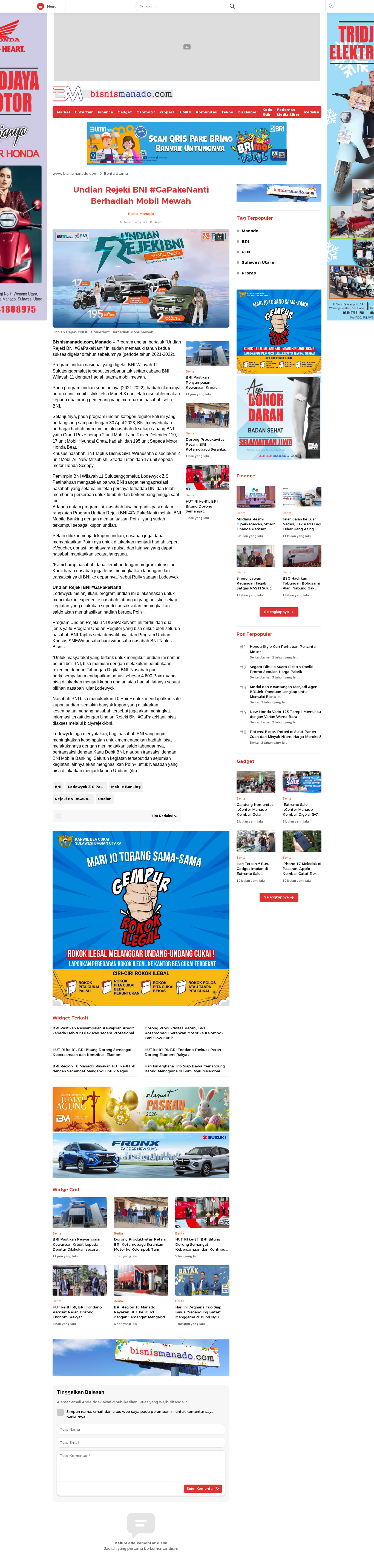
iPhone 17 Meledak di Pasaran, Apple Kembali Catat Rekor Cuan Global (302, 871)
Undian (104, 799)
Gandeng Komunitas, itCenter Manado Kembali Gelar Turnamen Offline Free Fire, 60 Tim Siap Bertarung (256, 817)
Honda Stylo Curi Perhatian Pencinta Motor (283, 649)
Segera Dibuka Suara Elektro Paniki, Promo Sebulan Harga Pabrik (281, 669)
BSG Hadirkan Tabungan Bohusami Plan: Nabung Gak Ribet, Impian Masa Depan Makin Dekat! (301, 588)
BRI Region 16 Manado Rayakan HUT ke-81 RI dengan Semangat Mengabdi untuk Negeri (94, 1068)
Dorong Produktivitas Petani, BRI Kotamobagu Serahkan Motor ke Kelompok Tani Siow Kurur (206, 449)
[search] (232, 6)
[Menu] (41, 6)
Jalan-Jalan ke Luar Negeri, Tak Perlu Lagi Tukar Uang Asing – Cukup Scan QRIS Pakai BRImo (302, 529)
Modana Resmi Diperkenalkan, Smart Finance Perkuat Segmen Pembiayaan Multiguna (256, 529)
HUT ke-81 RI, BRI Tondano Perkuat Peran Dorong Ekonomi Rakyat (183, 1052)
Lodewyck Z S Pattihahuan (87, 786)
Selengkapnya (276, 611)
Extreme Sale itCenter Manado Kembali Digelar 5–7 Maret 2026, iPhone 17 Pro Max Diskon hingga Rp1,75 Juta (300, 817)
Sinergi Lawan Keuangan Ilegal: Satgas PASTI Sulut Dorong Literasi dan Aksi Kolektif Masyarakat (254, 590)
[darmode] (332, 5)
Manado (250, 230)
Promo (249, 273)
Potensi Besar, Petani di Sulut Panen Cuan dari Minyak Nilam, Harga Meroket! (285, 734)
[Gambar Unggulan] (141, 326)
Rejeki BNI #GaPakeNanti (74, 799)
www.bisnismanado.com (75, 173)
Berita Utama (116, 173)
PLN (246, 252)
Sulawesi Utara (258, 262)
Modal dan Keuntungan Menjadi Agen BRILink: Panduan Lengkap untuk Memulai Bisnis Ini (283, 691)
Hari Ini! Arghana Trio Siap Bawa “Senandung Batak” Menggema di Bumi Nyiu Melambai (185, 1068)
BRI (245, 241)
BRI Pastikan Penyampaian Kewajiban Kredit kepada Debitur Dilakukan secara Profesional (201, 390)
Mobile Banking (126, 786)
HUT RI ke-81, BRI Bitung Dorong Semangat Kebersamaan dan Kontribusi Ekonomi (203, 511)
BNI (58, 786)
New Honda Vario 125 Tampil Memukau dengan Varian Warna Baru (285, 714)
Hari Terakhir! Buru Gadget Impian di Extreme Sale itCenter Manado (253, 871)
